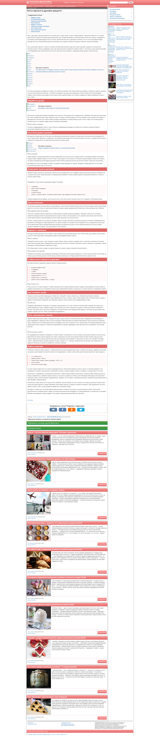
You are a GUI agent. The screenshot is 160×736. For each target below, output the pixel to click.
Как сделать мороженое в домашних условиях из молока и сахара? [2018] (57, 577)
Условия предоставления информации (39, 734)
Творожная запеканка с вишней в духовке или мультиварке (51, 459)
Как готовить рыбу (36, 28)
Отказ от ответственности (58, 734)
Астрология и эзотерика (117, 18)
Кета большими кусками (38, 19)
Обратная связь (32, 724)
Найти (131, 2)
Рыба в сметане (35, 31)
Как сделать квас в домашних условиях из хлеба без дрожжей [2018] (55, 549)
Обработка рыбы (35, 17)
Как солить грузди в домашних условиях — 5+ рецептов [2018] (52, 667)
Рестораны (113, 11)
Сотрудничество (66, 722)
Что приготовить (115, 9)
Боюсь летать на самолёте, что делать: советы (46, 490)
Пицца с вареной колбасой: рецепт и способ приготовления (56, 148)
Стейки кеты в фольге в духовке (40, 26)
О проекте (73, 2)
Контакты (80, 2)
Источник (30, 400)
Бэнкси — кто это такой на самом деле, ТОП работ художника (52, 433)
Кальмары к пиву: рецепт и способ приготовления (53, 108)
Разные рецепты (32, 454)
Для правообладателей (67, 725)
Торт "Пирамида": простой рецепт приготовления (47, 697)
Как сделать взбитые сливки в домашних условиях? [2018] (51, 605)
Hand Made (113, 13)
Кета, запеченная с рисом (38, 29)
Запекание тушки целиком (38, 21)
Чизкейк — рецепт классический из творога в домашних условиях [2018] (56, 638)
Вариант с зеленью (36, 24)
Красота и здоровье (116, 16)
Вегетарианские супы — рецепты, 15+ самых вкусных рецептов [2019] (55, 523)
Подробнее (102, 453)
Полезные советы (115, 15)
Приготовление (35, 23)
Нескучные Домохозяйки (41, 2)
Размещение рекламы (67, 724)
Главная (66, 2)
